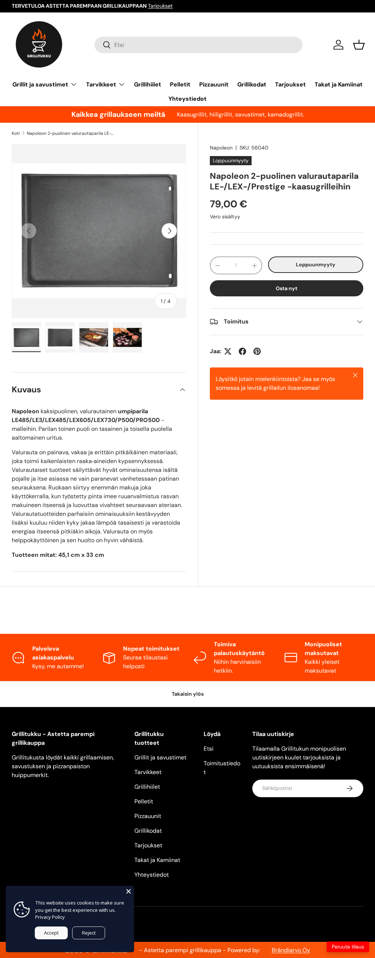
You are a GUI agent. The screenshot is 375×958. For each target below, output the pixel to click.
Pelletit (180, 84)
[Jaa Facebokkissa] (242, 351)
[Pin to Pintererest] (257, 351)
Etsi (209, 748)
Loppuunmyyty (315, 264)
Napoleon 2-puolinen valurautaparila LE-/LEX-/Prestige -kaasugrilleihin (71, 133)
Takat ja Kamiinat (339, 84)
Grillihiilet (147, 84)
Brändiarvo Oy (291, 950)
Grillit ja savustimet (160, 757)
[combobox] (198, 45)
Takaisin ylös (188, 694)
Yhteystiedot (187, 99)
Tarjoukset (160, 6)
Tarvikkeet (147, 772)
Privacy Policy (50, 917)
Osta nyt (286, 288)
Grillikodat (251, 84)
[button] (359, 45)
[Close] (128, 891)
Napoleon (221, 147)
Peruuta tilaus (348, 946)
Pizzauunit (214, 84)
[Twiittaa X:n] (227, 351)
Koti (16, 133)
